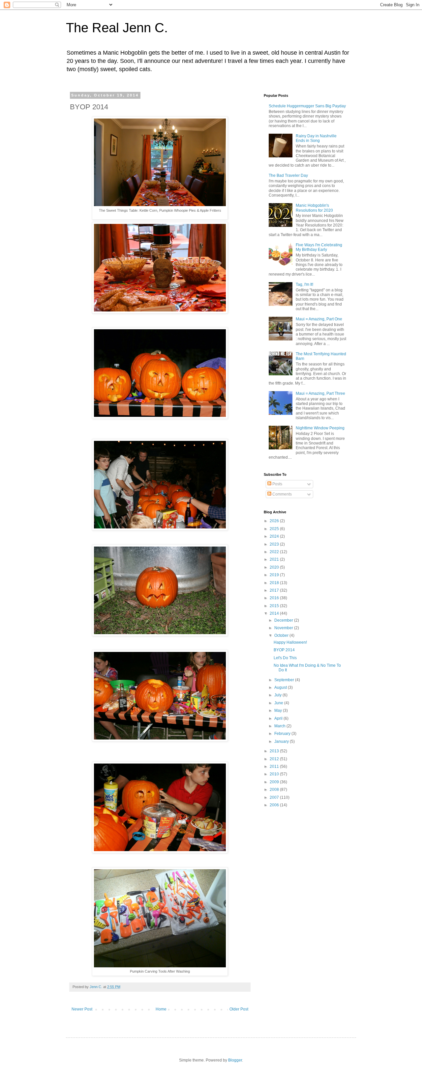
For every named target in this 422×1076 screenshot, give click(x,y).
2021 (275, 559)
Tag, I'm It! (304, 284)
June (279, 703)
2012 (275, 759)
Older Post (238, 1009)
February (282, 733)
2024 (275, 536)
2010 (275, 774)
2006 (275, 805)
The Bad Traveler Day (288, 175)
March (280, 726)
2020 (275, 567)
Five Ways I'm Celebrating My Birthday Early (319, 247)
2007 (275, 797)
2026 (275, 521)
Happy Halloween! (290, 642)
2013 (275, 751)
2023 (275, 544)
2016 (275, 598)
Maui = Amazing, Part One (319, 319)
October (281, 635)
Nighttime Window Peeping (320, 428)
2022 (275, 552)
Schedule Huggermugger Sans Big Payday (307, 106)
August (281, 687)
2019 (275, 575)
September (284, 680)
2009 (275, 782)
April (279, 718)
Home (161, 1009)
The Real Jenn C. (117, 27)
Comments (281, 494)
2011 (275, 766)
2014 (275, 613)
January (282, 741)
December (284, 620)
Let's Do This (285, 658)
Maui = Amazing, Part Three (320, 393)
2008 (275, 789)
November (284, 628)
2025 (275, 528)
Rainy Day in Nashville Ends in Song (316, 138)
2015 (275, 606)
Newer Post (82, 1009)
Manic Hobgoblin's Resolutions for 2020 (314, 207)
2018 (275, 582)
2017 (275, 590)
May (278, 710)
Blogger (235, 1060)
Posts (276, 484)
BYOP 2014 (284, 650)
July (278, 695)
